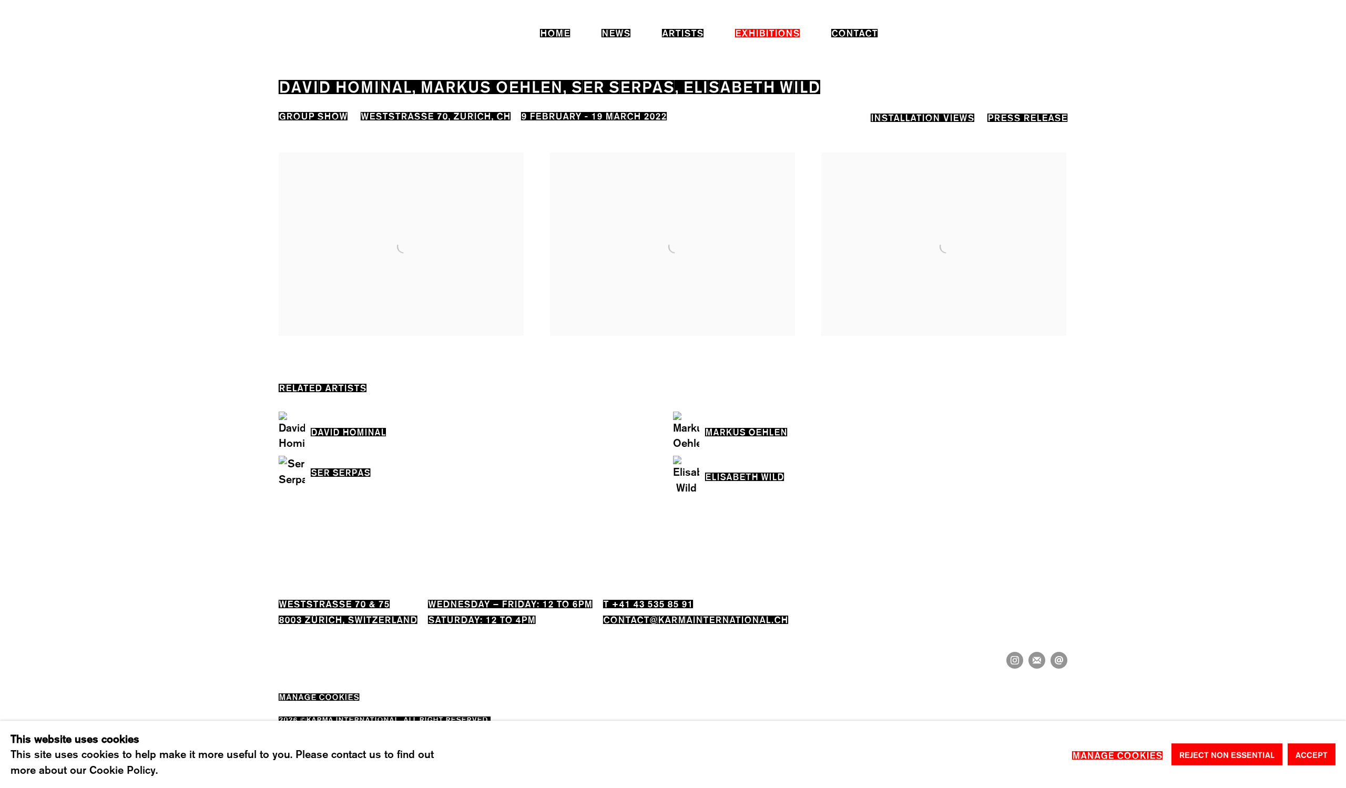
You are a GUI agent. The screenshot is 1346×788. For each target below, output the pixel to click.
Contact (854, 31)
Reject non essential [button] (1226, 755)
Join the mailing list (1036, 660)
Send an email (1059, 660)
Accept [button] (1312, 755)
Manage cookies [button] (319, 696)
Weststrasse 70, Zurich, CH (436, 114)
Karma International (303, 32)
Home (555, 31)
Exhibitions (767, 31)
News (615, 31)
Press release (1027, 116)
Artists (682, 31)
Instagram (1014, 660)
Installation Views (922, 116)
